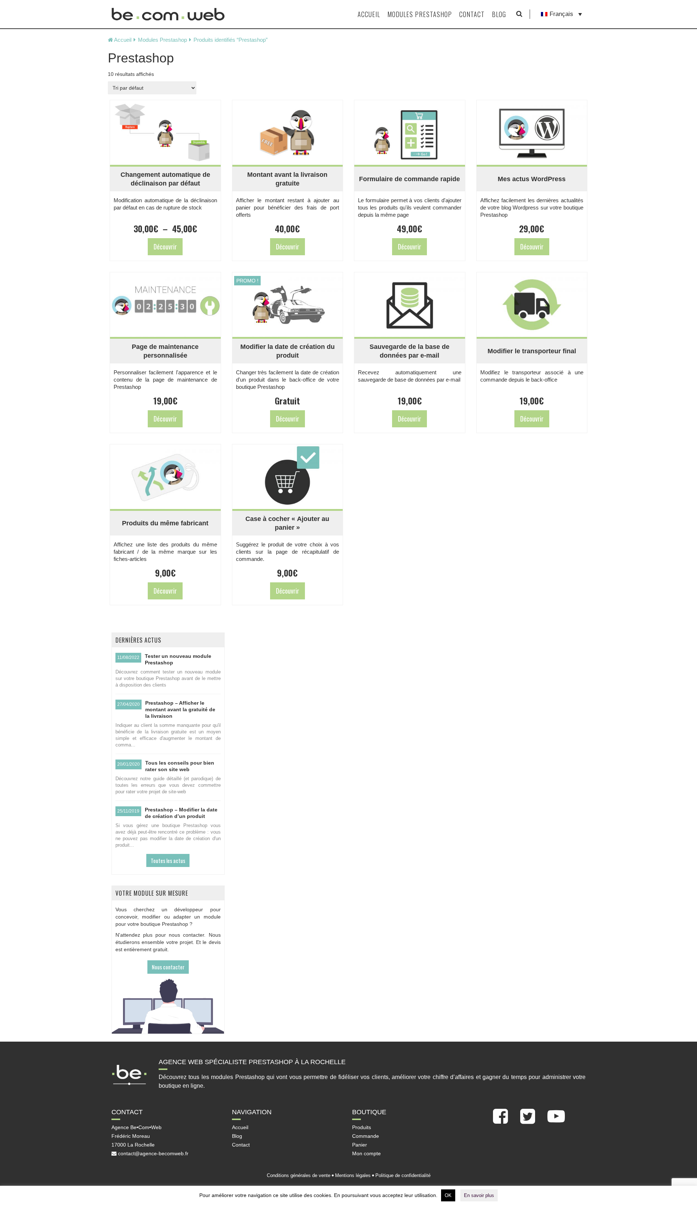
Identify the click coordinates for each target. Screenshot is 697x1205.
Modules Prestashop (419, 14)
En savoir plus (479, 1195)
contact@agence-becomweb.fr (152, 1153)
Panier (359, 1145)
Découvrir (165, 246)
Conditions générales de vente (298, 1175)
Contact (472, 14)
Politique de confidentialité (403, 1175)
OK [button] (448, 1195)
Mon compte (366, 1153)
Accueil (369, 14)
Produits (361, 1127)
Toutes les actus (168, 860)
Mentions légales (353, 1175)
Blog (499, 14)
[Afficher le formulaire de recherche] (519, 14)
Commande (365, 1136)
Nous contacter (168, 967)
